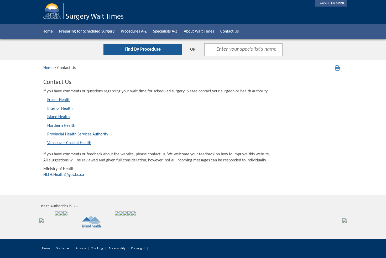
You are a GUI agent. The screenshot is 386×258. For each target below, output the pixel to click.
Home (48, 31)
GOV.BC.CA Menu (330, 3)
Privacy (81, 248)
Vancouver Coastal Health (69, 143)
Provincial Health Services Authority (77, 134)
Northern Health (61, 126)
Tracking (97, 248)
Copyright (138, 248)
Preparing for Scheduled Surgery (86, 31)
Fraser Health (58, 100)
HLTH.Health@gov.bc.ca (63, 175)
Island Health (58, 117)
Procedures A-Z (134, 31)
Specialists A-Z (165, 31)
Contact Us (229, 31)
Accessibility (117, 248)
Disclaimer (63, 248)
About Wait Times (199, 31)
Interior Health (59, 109)
